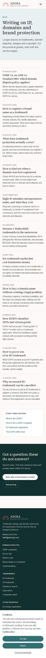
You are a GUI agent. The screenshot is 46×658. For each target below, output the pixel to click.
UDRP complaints (10, 549)
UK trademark (8, 582)
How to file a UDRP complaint (19, 423)
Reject (23, 646)
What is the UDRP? (14, 418)
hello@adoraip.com (11, 537)
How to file (7, 554)
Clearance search (10, 586)
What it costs (8, 558)
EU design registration (12, 607)
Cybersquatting (9, 566)
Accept (23, 639)
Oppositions (8, 590)
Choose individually (23, 652)
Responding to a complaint (14, 562)
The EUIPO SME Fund (15, 432)
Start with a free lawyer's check (20, 477)
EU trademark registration (17, 427)
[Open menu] (40, 4)
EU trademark (8, 578)
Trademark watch (10, 594)
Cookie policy (9, 631)
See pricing (11, 484)
